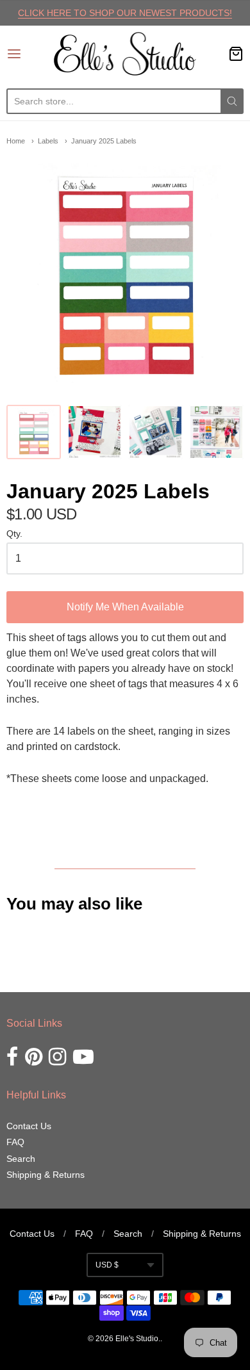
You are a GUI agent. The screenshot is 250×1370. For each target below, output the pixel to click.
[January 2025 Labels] (33, 432)
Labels (48, 141)
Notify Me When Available (125, 606)
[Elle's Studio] (125, 54)
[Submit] (232, 101)
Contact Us (28, 1126)
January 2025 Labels (104, 141)
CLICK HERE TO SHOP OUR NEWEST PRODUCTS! (125, 13)
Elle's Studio (136, 1338)
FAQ (15, 1142)
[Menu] (30, 53)
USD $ (107, 1264)
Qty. (14, 534)
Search (20, 1159)
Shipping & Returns (45, 1175)
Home (15, 141)
